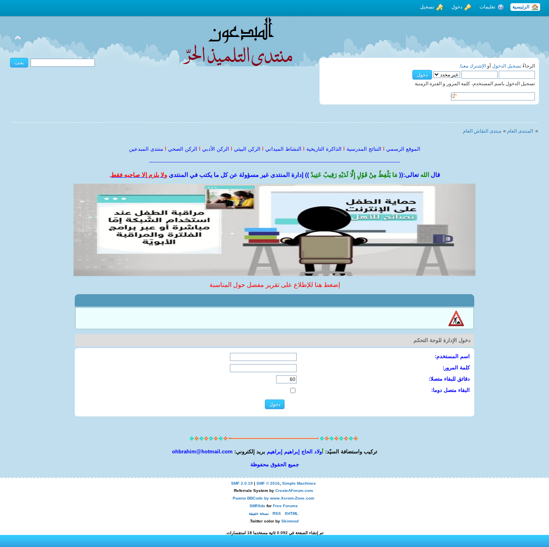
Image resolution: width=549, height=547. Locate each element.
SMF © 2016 (268, 483)
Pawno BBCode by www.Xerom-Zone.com (273, 498)
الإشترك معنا (473, 66)
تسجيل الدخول (506, 66)
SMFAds (257, 506)
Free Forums (285, 506)
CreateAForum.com (294, 490)
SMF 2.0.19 (242, 483)
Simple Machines (299, 483)
